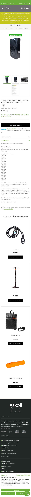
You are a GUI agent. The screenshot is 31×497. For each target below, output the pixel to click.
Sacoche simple (15, 335)
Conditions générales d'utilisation (11, 440)
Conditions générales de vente (10, 443)
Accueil (5, 28)
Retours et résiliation (7, 450)
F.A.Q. (3, 469)
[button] (4, 475)
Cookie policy (5, 448)
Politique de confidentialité (9, 445)
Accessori (11, 28)
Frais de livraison (6, 466)
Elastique (15, 249)
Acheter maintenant (16, 257)
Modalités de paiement (8, 464)
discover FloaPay (11, 129)
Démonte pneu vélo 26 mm (15, 378)
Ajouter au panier (16, 125)
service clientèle (8, 209)
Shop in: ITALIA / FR (8, 3)
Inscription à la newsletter (9, 453)
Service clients (24, 3)
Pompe (15, 292)
